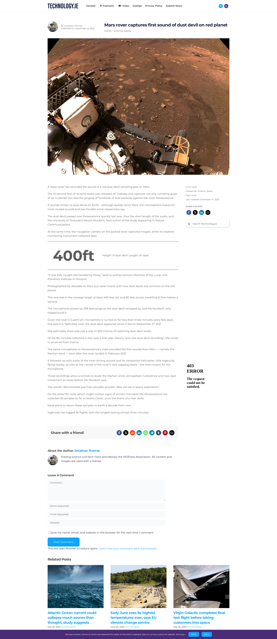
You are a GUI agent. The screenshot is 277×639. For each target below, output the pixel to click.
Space (209, 191)
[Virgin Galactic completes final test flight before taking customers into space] (201, 586)
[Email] (172, 432)
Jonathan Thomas (73, 26)
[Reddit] (132, 432)
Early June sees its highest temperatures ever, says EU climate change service (134, 586)
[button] (50, 597)
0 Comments (69, 627)
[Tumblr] (158, 432)
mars (194, 195)
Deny (206, 634)
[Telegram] (152, 432)
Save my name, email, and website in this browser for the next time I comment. (102, 532)
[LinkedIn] (139, 432)
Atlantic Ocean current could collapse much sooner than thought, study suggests (71, 586)
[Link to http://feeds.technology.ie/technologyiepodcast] (226, 6)
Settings (180, 634)
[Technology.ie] (63, 4)
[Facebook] (119, 432)
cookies (77, 634)
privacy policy (157, 634)
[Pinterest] (165, 432)
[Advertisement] (207, 273)
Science (201, 191)
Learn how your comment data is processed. (128, 548)
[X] (125, 432)
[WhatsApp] (145, 432)
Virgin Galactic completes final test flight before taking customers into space (197, 586)
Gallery (80, 586)
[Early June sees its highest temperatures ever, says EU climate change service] (138, 586)
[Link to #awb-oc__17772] (221, 6)
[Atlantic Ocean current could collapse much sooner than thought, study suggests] (76, 586)
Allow (194, 634)
